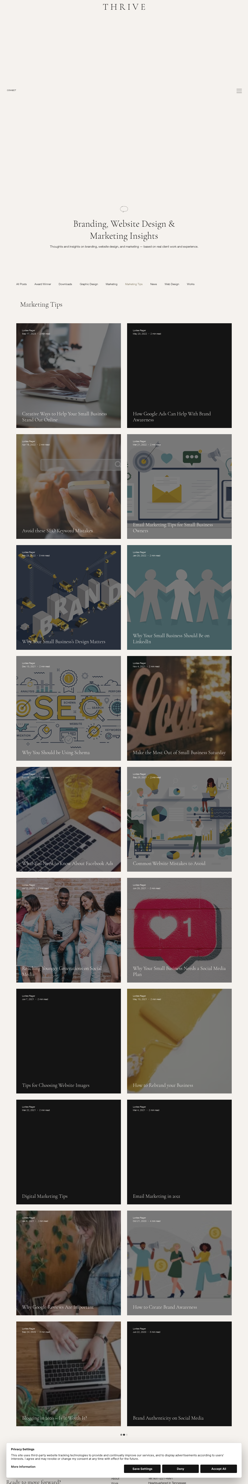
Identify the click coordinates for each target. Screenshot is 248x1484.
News (153, 284)
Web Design (172, 284)
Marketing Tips (134, 284)
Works (191, 284)
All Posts (21, 284)
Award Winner (42, 284)
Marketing (111, 284)
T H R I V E (124, 6)
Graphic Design (89, 284)
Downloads (65, 284)
